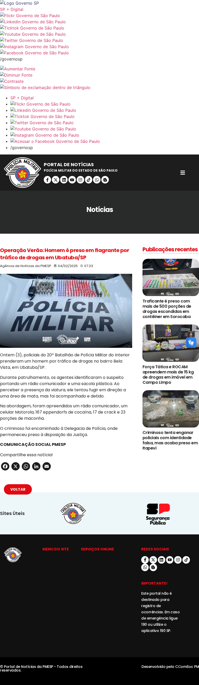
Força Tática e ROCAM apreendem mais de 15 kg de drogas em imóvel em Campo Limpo (168, 374)
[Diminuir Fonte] (99, 75)
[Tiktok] (89, 179)
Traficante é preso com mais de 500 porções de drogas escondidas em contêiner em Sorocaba (167, 309)
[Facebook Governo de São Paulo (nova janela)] (99, 53)
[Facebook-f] (47, 179)
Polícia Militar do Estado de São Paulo (81, 170)
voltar (17, 489)
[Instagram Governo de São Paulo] (99, 46)
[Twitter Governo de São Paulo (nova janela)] (99, 40)
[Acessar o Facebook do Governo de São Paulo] (104, 141)
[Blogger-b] (105, 179)
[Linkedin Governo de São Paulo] (104, 110)
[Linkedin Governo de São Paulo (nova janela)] (99, 22)
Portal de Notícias (69, 164)
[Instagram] (80, 179)
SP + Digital (11, 9)
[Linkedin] (64, 179)
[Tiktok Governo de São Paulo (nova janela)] (99, 28)
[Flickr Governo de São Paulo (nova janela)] (99, 15)
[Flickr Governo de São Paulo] (104, 104)
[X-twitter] (55, 179)
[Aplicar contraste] (99, 81)
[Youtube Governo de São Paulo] (104, 129)
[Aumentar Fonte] (99, 69)
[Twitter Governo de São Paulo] (104, 123)
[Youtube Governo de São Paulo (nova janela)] (99, 34)
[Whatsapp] (97, 179)
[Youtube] (72, 179)
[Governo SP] (99, 3)
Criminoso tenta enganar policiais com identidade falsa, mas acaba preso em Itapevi (170, 440)
